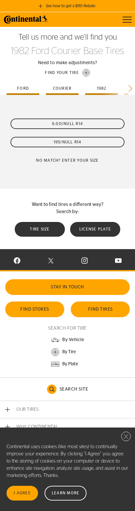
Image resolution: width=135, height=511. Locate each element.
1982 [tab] (101, 88)
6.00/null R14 (67, 124)
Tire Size (39, 229)
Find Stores (34, 309)
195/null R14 (68, 142)
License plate (95, 229)
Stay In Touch (67, 287)
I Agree (22, 493)
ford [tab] (23, 88)
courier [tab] (62, 88)
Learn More (66, 493)
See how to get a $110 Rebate (70, 6)
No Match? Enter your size (67, 160)
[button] (67, 73)
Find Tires (100, 309)
